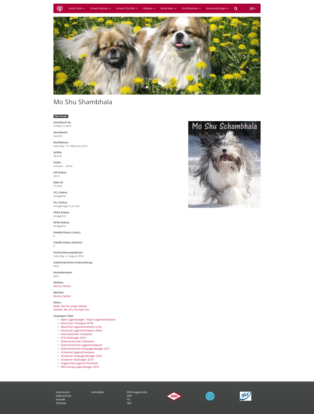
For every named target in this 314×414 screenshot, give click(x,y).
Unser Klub (76, 8)
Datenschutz (63, 395)
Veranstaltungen (216, 8)
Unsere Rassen (99, 8)
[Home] (61, 8)
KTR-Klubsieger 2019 (73, 337)
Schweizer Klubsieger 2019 (77, 359)
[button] (68, 56)
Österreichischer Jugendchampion (81, 345)
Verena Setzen (62, 286)
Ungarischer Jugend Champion (79, 363)
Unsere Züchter (126, 8)
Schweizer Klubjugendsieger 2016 (81, 356)
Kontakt (60, 399)
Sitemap (61, 403)
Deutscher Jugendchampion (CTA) (81, 327)
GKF (129, 403)
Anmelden (97, 392)
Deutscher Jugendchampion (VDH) (81, 330)
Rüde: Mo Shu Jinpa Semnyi (70, 306)
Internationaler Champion (76, 334)
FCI (128, 399)
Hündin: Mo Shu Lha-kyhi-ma (71, 309)
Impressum (63, 392)
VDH (129, 395)
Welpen (148, 8)
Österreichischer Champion (77, 341)
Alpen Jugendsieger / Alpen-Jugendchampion (88, 319)
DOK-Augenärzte (137, 392)
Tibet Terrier (61, 116)
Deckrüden (167, 8)
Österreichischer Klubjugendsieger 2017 (85, 348)
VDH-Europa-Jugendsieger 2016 (80, 367)
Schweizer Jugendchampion (77, 352)
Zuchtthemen (190, 8)
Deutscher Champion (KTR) (77, 323)
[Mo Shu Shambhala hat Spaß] (224, 164)
